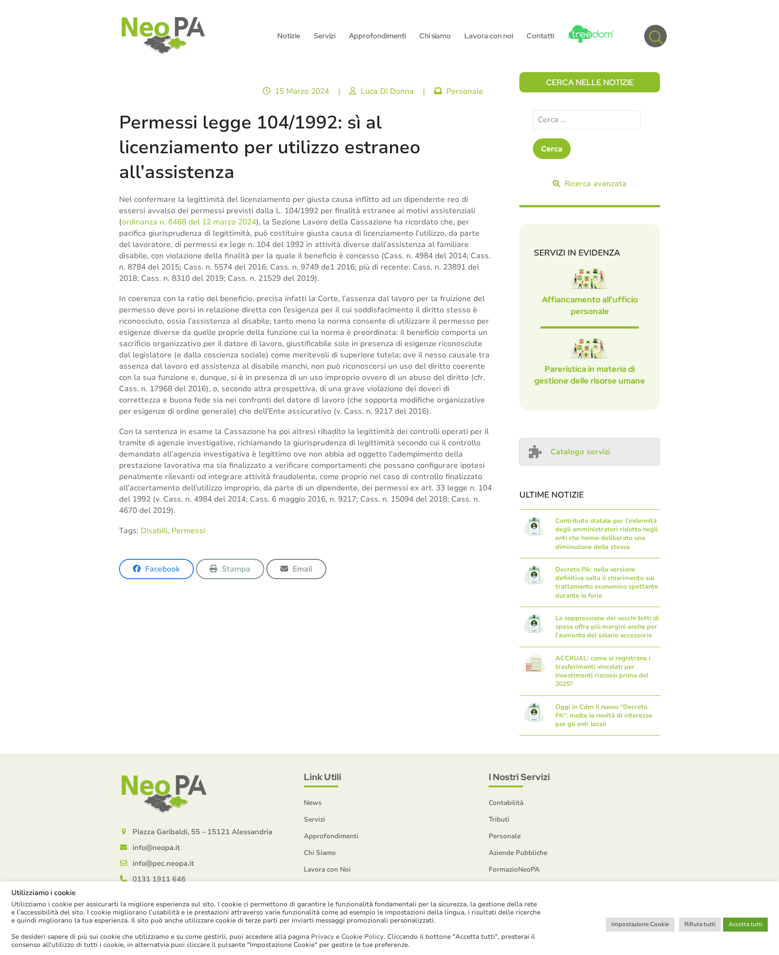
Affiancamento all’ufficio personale (590, 305)
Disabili (154, 530)
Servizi (314, 819)
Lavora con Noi (327, 869)
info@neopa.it (156, 848)
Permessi (188, 530)
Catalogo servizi (580, 452)
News (313, 802)
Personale (464, 91)
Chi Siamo (320, 852)
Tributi (499, 819)
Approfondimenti (331, 836)
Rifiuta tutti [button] (699, 924)
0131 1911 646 (159, 879)
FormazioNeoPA (514, 869)
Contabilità (506, 802)
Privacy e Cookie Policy (347, 936)
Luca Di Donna (387, 91)
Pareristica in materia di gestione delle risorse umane (589, 374)
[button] (655, 36)
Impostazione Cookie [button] (640, 924)
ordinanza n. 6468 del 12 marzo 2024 (189, 222)
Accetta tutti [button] (745, 924)
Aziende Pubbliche (518, 852)
